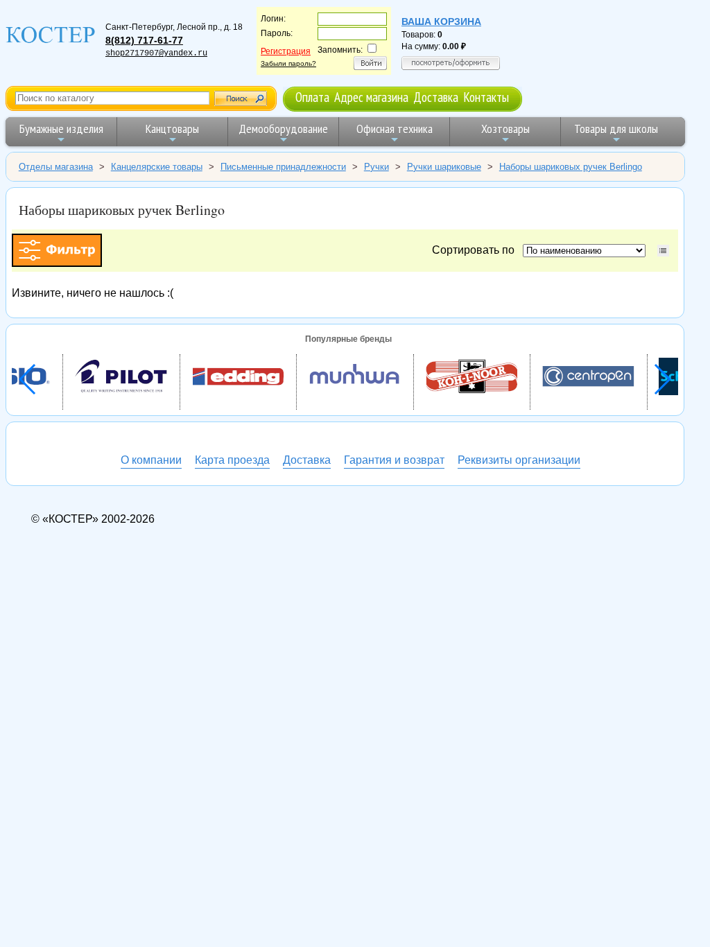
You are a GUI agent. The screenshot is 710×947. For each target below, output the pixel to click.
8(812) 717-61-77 (144, 40)
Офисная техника (394, 129)
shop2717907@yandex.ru (156, 53)
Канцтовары (172, 129)
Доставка (435, 96)
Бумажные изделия (61, 129)
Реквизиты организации (519, 460)
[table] (663, 251)
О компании (151, 460)
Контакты (486, 96)
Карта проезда (232, 460)
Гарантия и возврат (394, 460)
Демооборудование (283, 129)
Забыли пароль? (288, 63)
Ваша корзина (441, 21)
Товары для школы (616, 129)
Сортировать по (476, 250)
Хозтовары (505, 129)
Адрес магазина (371, 96)
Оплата (312, 96)
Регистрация (286, 51)
